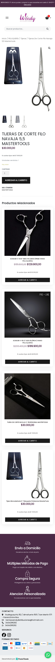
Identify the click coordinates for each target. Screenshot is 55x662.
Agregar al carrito (16, 180)
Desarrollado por (8, 659)
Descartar (27, 5)
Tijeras (23, 38)
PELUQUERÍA (13, 38)
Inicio (4, 38)
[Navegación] (7, 18)
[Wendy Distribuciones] (27, 17)
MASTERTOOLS (7, 190)
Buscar (47, 28)
